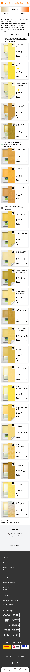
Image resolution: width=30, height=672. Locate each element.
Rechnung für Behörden (9, 572)
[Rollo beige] (6, 9)
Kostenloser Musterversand (10, 582)
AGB (4, 562)
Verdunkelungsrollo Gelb (8, 23)
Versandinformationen (8, 585)
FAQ (4, 569)
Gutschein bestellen (8, 604)
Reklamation (6, 587)
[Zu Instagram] (13, 663)
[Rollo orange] (23, 9)
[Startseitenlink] (15, 3)
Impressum (5, 564)
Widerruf (5, 589)
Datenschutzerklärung (8, 567)
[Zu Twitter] (17, 663)
